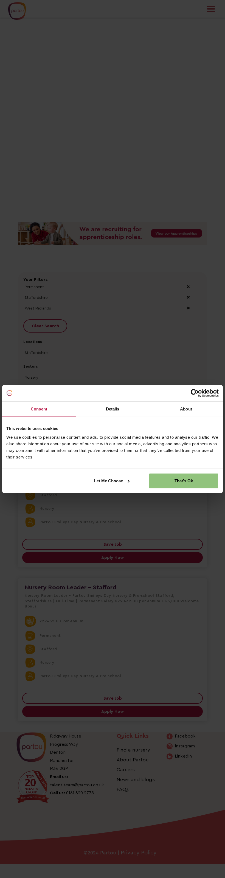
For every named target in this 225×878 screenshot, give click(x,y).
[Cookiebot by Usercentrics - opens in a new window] (195, 393)
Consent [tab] (39, 409)
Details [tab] (112, 409)
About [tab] (186, 409)
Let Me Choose (108, 480)
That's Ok (184, 480)
